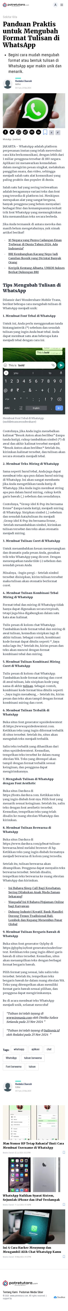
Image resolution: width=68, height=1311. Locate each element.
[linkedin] (38, 132)
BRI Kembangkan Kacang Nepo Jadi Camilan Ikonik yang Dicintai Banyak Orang (34, 258)
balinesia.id (51, 1030)
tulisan (28, 686)
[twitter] (12, 132)
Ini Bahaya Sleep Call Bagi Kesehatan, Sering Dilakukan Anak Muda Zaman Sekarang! (34, 892)
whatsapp (19, 1049)
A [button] (51, 132)
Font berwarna (13, 1066)
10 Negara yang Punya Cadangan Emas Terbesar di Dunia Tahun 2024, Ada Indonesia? (35, 244)
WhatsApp (11, 1058)
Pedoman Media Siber (31, 1292)
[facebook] (5, 132)
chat (49, 1049)
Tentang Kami (10, 1292)
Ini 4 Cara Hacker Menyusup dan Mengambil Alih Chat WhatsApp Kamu (32, 1250)
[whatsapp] (18, 132)
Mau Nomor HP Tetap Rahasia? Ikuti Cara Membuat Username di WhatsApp (33, 1145)
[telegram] (25, 132)
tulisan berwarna (33, 1058)
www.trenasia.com (19, 1017)
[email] (32, 132)
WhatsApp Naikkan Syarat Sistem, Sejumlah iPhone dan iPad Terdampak (31, 1197)
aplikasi (35, 1049)
